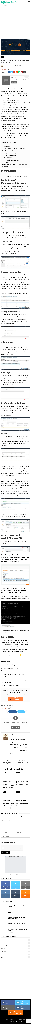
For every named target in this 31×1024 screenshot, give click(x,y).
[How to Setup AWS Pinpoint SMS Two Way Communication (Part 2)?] (22, 795)
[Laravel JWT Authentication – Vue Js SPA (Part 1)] (4, 931)
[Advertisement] (15, 22)
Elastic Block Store (7, 354)
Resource (3, 951)
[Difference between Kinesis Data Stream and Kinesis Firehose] (22, 776)
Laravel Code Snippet (6, 945)
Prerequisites (7, 146)
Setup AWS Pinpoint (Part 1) (10, 686)
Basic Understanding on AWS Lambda (13, 665)
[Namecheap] (15, 864)
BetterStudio (19, 1021)
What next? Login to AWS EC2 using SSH (15, 164)
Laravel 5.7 (3, 942)
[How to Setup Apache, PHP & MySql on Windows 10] (4, 912)
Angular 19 (3, 957)
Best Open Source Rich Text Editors (17, 923)
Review (7, 162)
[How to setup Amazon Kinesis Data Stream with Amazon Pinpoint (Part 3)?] (9, 795)
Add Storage (9, 157)
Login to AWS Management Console (14, 148)
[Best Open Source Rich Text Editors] (4, 925)
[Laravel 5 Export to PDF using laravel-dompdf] (4, 906)
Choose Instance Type (12, 153)
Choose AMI (8, 152)
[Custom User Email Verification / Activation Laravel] (4, 918)
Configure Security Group (12, 160)
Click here (24, 135)
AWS (3, 57)
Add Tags (8, 159)
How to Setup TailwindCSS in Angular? (7, 762)
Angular (3, 948)
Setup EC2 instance (8, 150)
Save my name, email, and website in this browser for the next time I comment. (15, 841)
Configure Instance (11, 155)
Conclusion (6, 166)
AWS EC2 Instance (8, 705)
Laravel (2, 939)
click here (19, 131)
